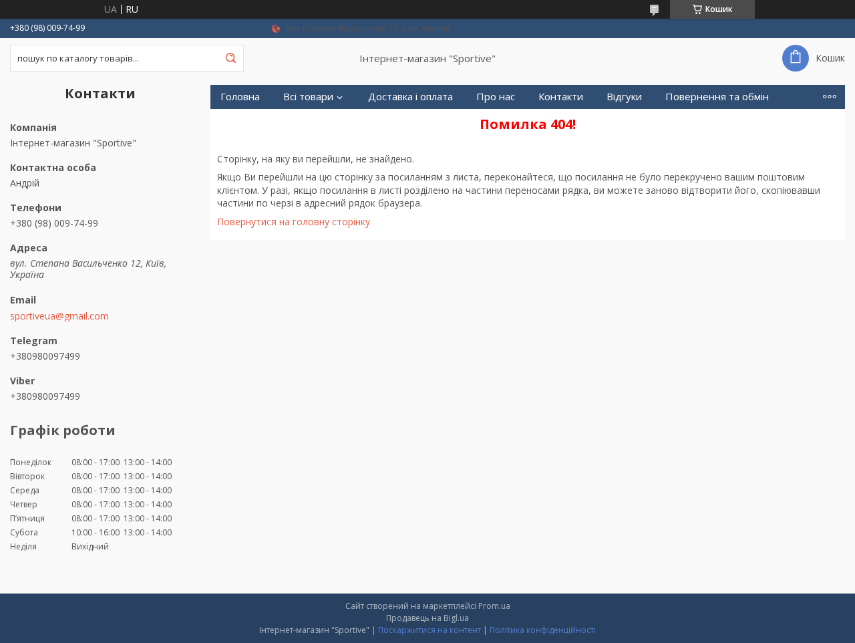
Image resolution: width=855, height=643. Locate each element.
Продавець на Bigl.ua (427, 618)
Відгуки (624, 97)
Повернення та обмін (717, 97)
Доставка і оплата (410, 97)
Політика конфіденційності (543, 630)
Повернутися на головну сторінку (293, 221)
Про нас (495, 97)
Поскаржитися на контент (429, 630)
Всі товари (308, 97)
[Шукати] (230, 58)
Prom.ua (494, 606)
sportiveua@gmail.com (59, 316)
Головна (240, 97)
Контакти (560, 97)
